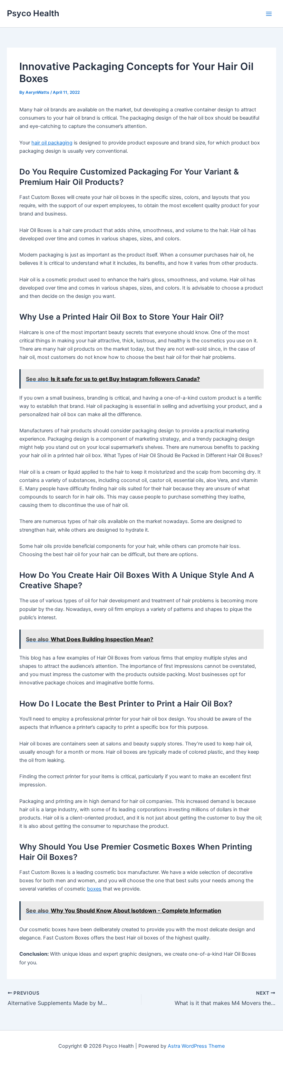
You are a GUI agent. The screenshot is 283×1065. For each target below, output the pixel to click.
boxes (94, 889)
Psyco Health (33, 13)
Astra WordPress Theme (196, 1046)
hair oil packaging (51, 143)
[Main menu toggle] (269, 14)
